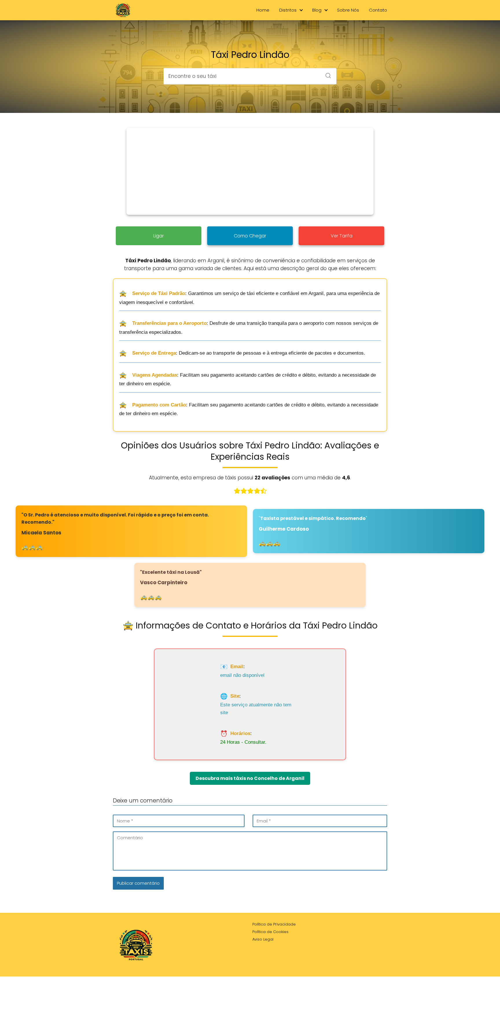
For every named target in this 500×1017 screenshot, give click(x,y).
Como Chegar (250, 235)
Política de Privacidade (274, 924)
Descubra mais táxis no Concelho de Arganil (250, 778)
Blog (316, 10)
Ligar (158, 235)
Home (262, 10)
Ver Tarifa (341, 235)
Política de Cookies (270, 931)
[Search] (326, 74)
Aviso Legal (262, 939)
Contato (378, 10)
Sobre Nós (348, 10)
